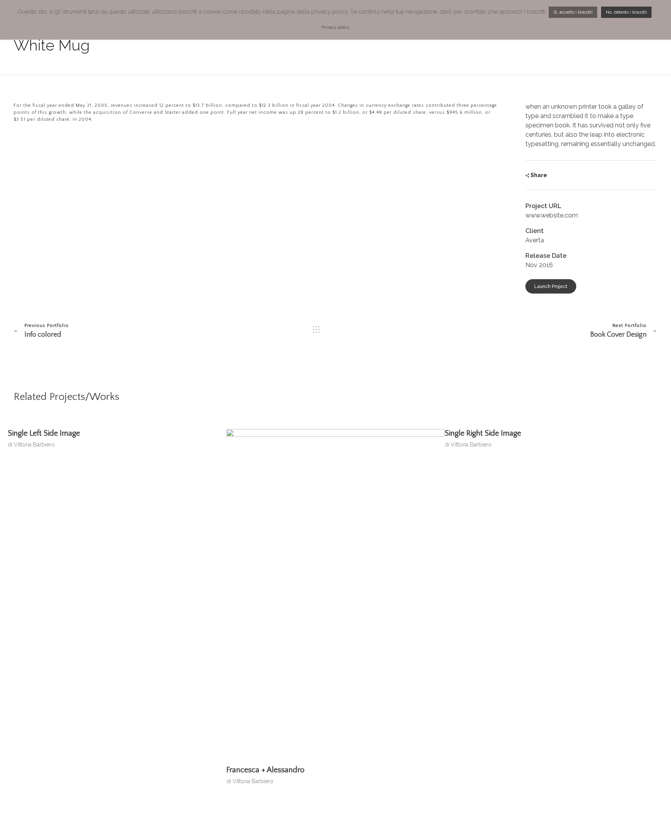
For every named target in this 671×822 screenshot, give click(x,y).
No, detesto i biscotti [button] (626, 12)
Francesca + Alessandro (265, 770)
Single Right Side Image (483, 433)
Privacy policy (335, 27)
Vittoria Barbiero (34, 444)
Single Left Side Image (44, 433)
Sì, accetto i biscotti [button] (573, 12)
